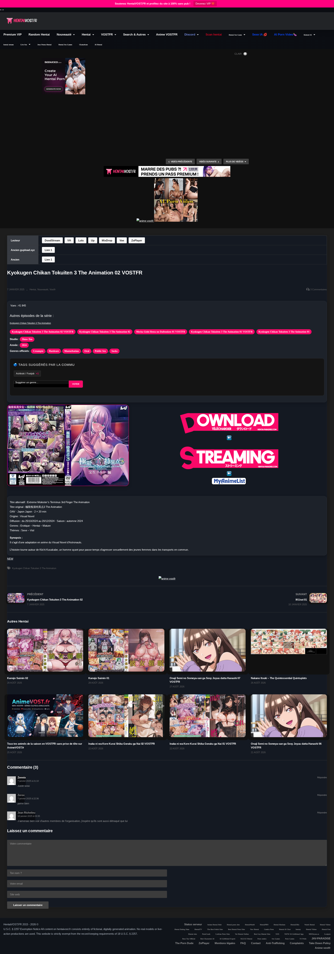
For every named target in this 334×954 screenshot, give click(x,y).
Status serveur (193, 924)
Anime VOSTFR (166, 34)
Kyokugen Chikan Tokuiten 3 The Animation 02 (104, 331)
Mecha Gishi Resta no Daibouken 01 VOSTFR (160, 331)
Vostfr (52, 289)
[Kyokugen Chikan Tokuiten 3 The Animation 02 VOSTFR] (45, 654)
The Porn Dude (184, 943)
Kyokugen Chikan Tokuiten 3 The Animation (30, 323)
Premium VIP (12, 34)
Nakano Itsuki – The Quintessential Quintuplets (279, 678)
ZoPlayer (136, 240)
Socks (114, 351)
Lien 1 (48, 250)
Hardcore (54, 351)
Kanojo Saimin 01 (98, 678)
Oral (86, 351)
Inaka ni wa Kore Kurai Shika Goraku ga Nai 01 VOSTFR (203, 743)
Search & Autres (134, 34)
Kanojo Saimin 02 (17, 678)
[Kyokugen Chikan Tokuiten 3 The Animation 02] (85, 599)
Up (92, 240)
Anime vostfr (323, 947)
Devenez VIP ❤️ (205, 3)
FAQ (243, 943)
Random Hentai (39, 34)
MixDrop (107, 240)
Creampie (38, 351)
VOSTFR (107, 34)
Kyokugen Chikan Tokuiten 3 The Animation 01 (284, 331)
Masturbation (71, 351)
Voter (75, 384)
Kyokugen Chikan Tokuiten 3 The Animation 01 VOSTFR (222, 331)
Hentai (87, 34)
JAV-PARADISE (321, 938)
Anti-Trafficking (275, 943)
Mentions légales (225, 943)
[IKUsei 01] (248, 599)
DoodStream (52, 240)
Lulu (81, 240)
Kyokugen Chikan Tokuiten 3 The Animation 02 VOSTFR (42, 331)
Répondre (322, 777)
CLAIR (238, 53)
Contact (256, 943)
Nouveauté (64, 34)
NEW (10, 558)
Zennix (22, 777)
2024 (24, 345)
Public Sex (100, 351)
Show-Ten (27, 339)
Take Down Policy (320, 943)
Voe (122, 240)
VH (69, 240)
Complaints (297, 943)
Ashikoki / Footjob (27, 373)
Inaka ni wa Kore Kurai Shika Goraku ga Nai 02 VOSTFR (121, 743)
